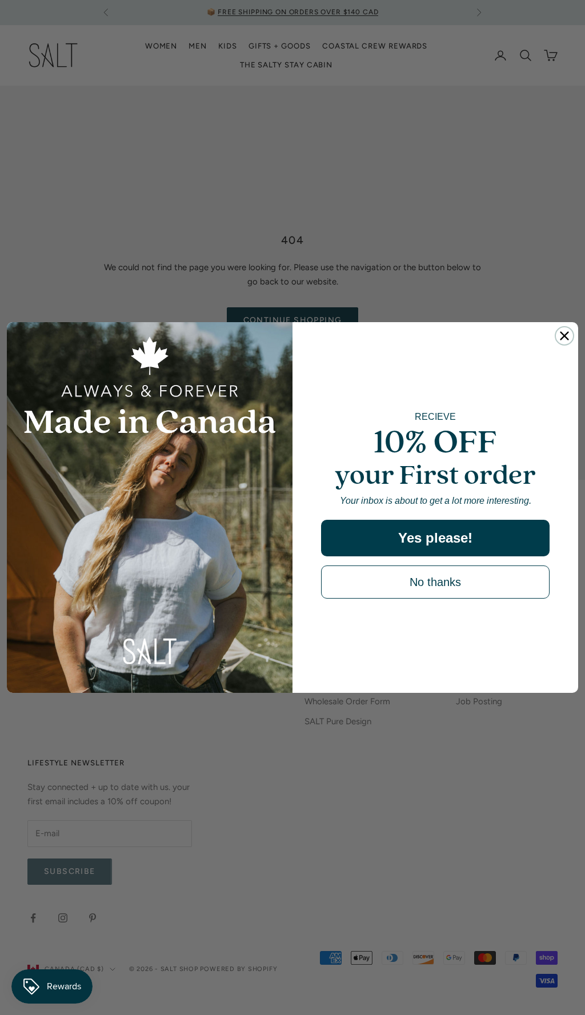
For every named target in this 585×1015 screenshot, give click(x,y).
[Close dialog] (564, 336)
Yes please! (435, 537)
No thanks (435, 582)
